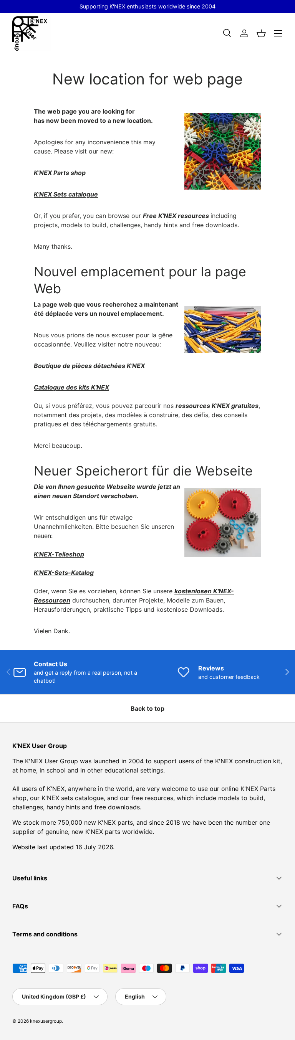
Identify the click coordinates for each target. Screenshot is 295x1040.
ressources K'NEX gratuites (217, 405)
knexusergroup (46, 1021)
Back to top (147, 708)
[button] (261, 33)
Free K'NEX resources (176, 216)
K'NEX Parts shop (60, 173)
